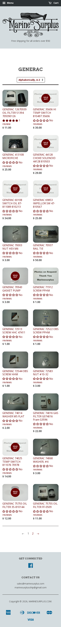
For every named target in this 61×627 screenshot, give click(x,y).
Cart (56, 2)
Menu (10, 2)
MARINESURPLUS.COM (40, 601)
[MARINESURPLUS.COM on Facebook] (30, 566)
